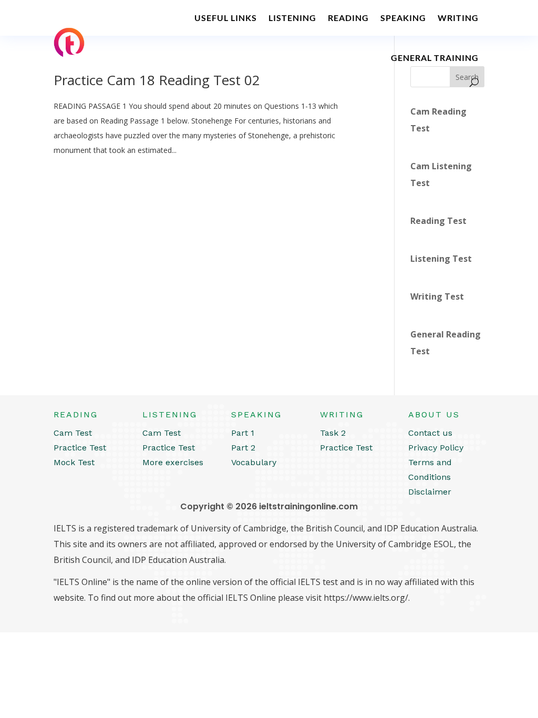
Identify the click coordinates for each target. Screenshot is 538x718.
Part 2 (243, 448)
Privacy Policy (435, 448)
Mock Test (74, 462)
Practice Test (80, 448)
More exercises (172, 462)
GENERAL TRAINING (435, 58)
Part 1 (242, 433)
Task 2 (333, 433)
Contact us (430, 433)
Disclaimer (429, 492)
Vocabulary (253, 462)
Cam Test (73, 433)
